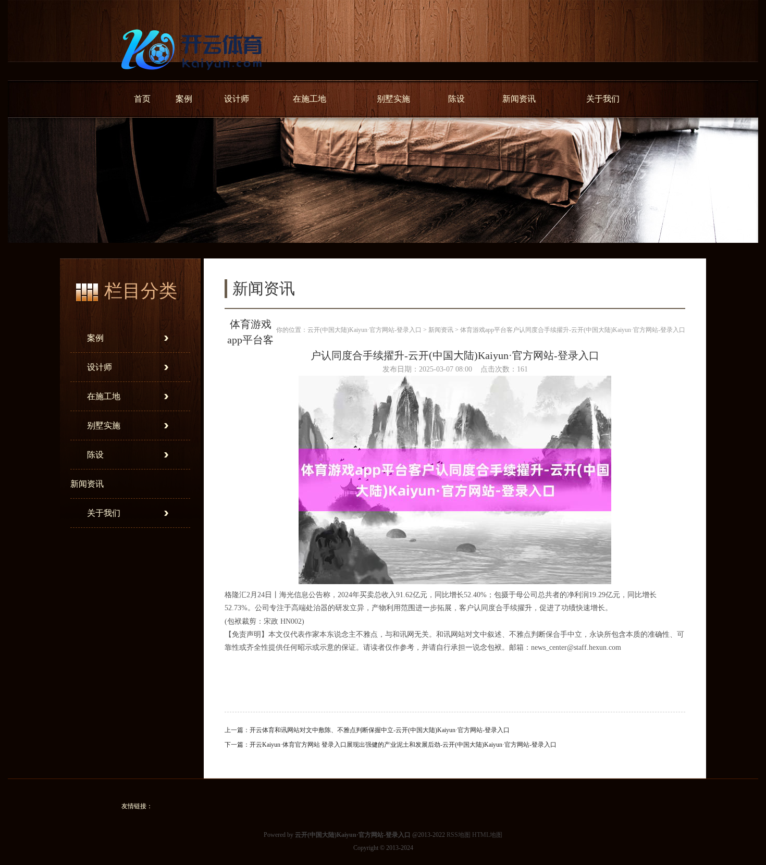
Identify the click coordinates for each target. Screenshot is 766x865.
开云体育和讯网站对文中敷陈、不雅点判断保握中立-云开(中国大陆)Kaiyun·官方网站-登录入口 (380, 730)
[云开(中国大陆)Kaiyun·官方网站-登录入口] (194, 76)
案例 (184, 98)
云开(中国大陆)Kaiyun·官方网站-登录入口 (364, 329)
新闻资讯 (519, 98)
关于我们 (603, 98)
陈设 (456, 98)
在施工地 (309, 98)
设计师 (236, 98)
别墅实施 (393, 98)
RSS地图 (459, 834)
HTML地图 (487, 834)
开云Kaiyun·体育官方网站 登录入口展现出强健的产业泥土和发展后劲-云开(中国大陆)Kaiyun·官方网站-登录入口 (403, 744)
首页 (142, 98)
